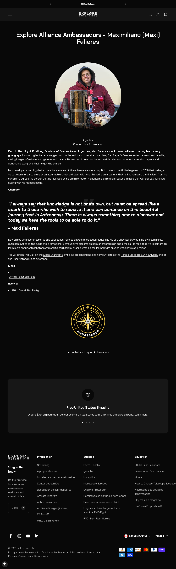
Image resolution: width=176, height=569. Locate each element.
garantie (88, 471)
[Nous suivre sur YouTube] (28, 536)
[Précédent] (50, 4)
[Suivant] (126, 4)
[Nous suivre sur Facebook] (10, 536)
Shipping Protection (95, 489)
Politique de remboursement (23, 552)
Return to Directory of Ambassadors (88, 352)
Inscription (89, 477)
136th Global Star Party (25, 290)
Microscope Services (95, 483)
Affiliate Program (47, 496)
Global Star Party (53, 255)
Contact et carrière (48, 483)
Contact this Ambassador (88, 144)
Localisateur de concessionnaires (56, 477)
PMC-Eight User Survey (97, 518)
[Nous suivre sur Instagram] (19, 536)
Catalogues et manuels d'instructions (105, 496)
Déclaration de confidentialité (54, 489)
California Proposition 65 (149, 506)
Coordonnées (41, 556)
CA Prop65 (43, 514)
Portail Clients (92, 465)
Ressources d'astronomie (149, 471)
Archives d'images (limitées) (52, 508)
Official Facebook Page (22, 276)
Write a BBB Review (48, 520)
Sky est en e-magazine (148, 500)
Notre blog (43, 465)
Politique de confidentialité (83, 552)
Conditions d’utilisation (54, 552)
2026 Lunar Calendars (147, 465)
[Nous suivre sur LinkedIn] (37, 536)
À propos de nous (47, 471)
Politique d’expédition (19, 556)
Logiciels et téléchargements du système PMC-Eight (102, 510)
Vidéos (138, 477)
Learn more (141, 414)
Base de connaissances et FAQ (101, 502)
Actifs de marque (47, 502)
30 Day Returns (88, 4)
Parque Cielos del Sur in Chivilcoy (139, 255)
